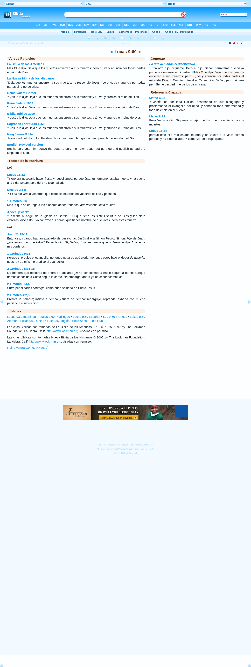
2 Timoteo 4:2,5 (18, 295)
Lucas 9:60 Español (86, 316)
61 (171, 80)
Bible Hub (96, 321)
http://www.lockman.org (62, 331)
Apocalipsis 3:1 (18, 212)
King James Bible (20, 134)
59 (153, 68)
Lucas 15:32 (16, 174)
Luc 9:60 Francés (115, 316)
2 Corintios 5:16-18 (21, 268)
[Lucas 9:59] (4, 309)
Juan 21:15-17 (17, 234)
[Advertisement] (125, 378)
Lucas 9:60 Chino (32, 321)
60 (193, 72)
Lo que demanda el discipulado (172, 64)
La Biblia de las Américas (25, 64)
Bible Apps (79, 321)
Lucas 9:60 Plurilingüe (55, 316)
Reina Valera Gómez (22, 93)
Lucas (18, 43)
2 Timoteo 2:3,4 (18, 284)
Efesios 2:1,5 (16, 189)
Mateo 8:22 (157, 116)
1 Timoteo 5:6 (17, 201)
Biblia (10, 43)
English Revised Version (25, 144)
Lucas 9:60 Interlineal (22, 316)
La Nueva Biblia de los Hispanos (30, 78)
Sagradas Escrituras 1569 (26, 124)
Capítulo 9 (27, 43)
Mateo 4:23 (157, 98)
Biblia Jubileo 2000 (21, 113)
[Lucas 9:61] (246, 309)
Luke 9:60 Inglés (58, 321)
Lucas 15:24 (158, 130)
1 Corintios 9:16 (18, 253)
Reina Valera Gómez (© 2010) (27, 347)
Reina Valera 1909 (20, 103)
